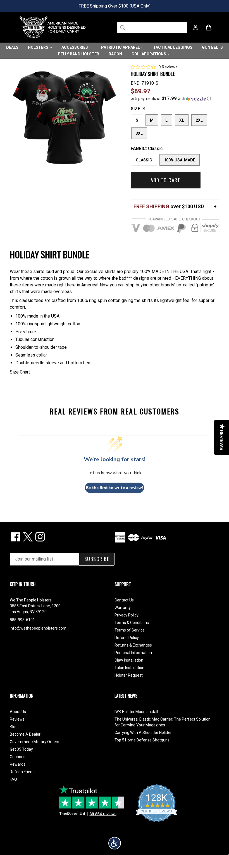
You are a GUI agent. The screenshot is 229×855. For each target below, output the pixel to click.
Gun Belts (212, 47)
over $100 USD (168, 206)
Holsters (38, 47)
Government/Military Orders (34, 741)
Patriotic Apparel (121, 47)
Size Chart (20, 372)
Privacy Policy (127, 615)
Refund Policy (127, 637)
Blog (14, 726)
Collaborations (149, 54)
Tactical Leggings (172, 47)
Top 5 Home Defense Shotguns (142, 740)
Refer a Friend (22, 772)
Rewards (17, 764)
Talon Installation (129, 667)
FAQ (13, 779)
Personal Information (133, 652)
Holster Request (129, 675)
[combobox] (152, 27)
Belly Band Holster (78, 54)
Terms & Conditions (132, 622)
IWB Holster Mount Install (136, 711)
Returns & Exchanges (133, 645)
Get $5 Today (21, 749)
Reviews (17, 719)
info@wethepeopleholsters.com (38, 628)
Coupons (17, 757)
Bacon (115, 54)
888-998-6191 (22, 620)
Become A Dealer (25, 734)
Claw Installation (129, 660)
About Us (18, 711)
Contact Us (124, 600)
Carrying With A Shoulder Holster (143, 732)
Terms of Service (130, 630)
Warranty (123, 607)
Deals (12, 47)
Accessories (75, 47)
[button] (175, 98)
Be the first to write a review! (114, 487)
